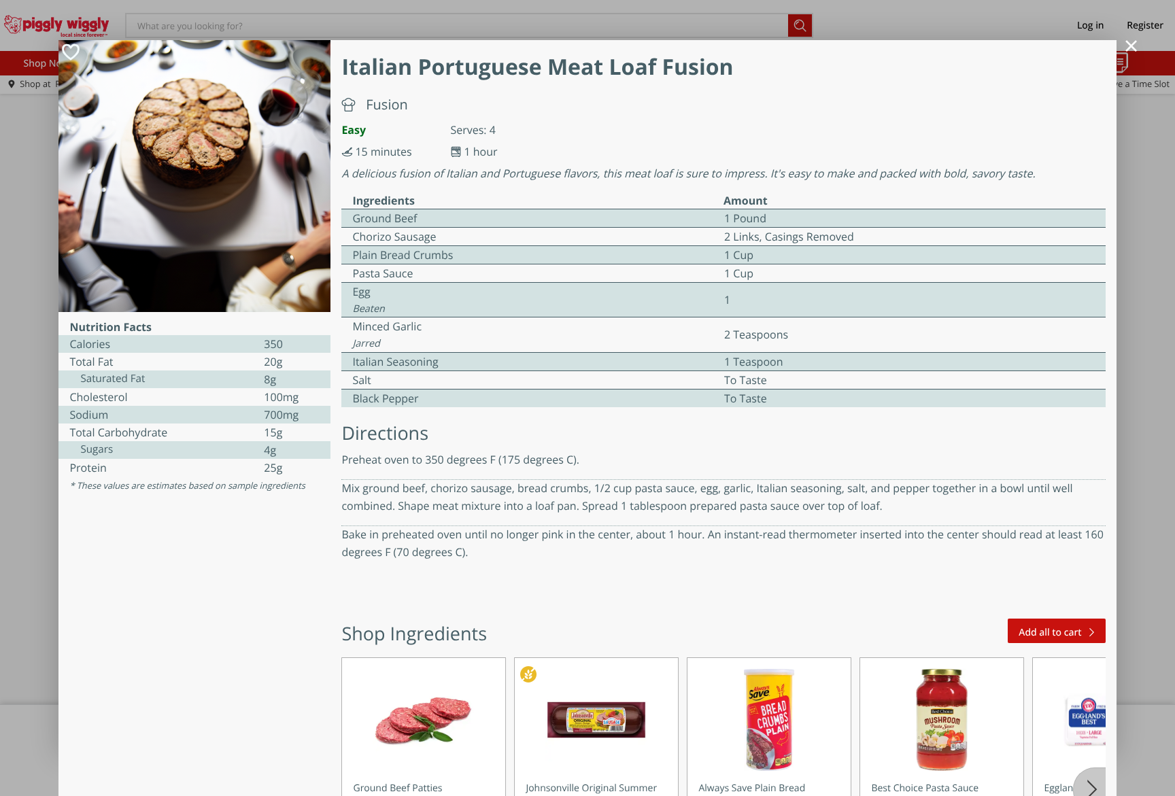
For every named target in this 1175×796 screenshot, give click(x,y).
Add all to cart (1050, 632)
